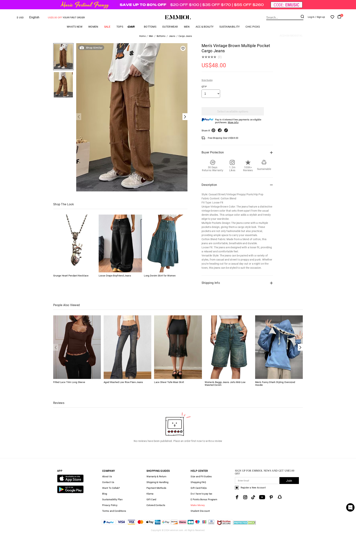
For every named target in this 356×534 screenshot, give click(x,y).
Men (187, 26)
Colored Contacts (155, 505)
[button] (300, 347)
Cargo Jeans (185, 36)
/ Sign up (320, 17)
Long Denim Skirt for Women (160, 275)
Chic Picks (252, 26)
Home (142, 36)
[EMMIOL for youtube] (262, 497)
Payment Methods (156, 488)
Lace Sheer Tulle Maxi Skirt (169, 382)
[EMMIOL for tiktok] (253, 497)
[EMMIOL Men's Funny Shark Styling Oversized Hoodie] (279, 347)
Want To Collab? (111, 488)
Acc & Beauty (205, 26)
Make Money (198, 505)
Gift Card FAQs (199, 488)
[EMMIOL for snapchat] (279, 497)
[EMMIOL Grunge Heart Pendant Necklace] (75, 243)
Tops (119, 26)
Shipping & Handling (157, 482)
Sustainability (229, 26)
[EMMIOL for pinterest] (271, 497)
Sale (107, 26)
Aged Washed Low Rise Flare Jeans (123, 382)
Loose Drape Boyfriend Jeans (115, 275)
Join (289, 480)
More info (233, 122)
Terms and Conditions (114, 511)
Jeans (172, 36)
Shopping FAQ (198, 482)
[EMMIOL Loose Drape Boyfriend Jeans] (120, 243)
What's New (74, 26)
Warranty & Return (156, 476)
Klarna (150, 493)
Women (93, 26)
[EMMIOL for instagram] (245, 497)
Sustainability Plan (112, 499)
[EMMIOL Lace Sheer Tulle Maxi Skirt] (178, 347)
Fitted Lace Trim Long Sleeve (69, 382)
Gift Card (151, 499)
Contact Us (108, 482)
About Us (107, 476)
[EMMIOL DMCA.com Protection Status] (244, 525)
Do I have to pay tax (201, 493)
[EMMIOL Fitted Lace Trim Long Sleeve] (77, 347)
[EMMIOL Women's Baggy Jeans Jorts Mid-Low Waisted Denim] (228, 347)
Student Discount (200, 511)
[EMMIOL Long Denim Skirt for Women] (165, 243)
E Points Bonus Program (204, 499)
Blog (104, 493)
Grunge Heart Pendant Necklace (71, 275)
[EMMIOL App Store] (70, 481)
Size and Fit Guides (201, 476)
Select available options (232, 111)
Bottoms (150, 26)
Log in (311, 17)
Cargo (133, 27)
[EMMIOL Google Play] (70, 492)
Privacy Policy (109, 505)
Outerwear (170, 26)
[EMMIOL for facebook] (237, 497)
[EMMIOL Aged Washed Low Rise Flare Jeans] (127, 347)
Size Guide (207, 80)
